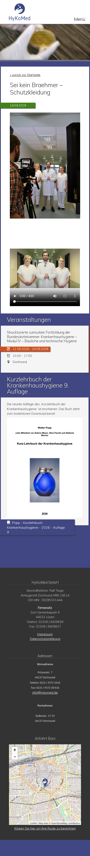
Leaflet (33, 823)
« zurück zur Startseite (25, 75)
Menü (79, 19)
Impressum (45, 634)
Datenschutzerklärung (45, 639)
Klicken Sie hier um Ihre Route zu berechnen (45, 828)
